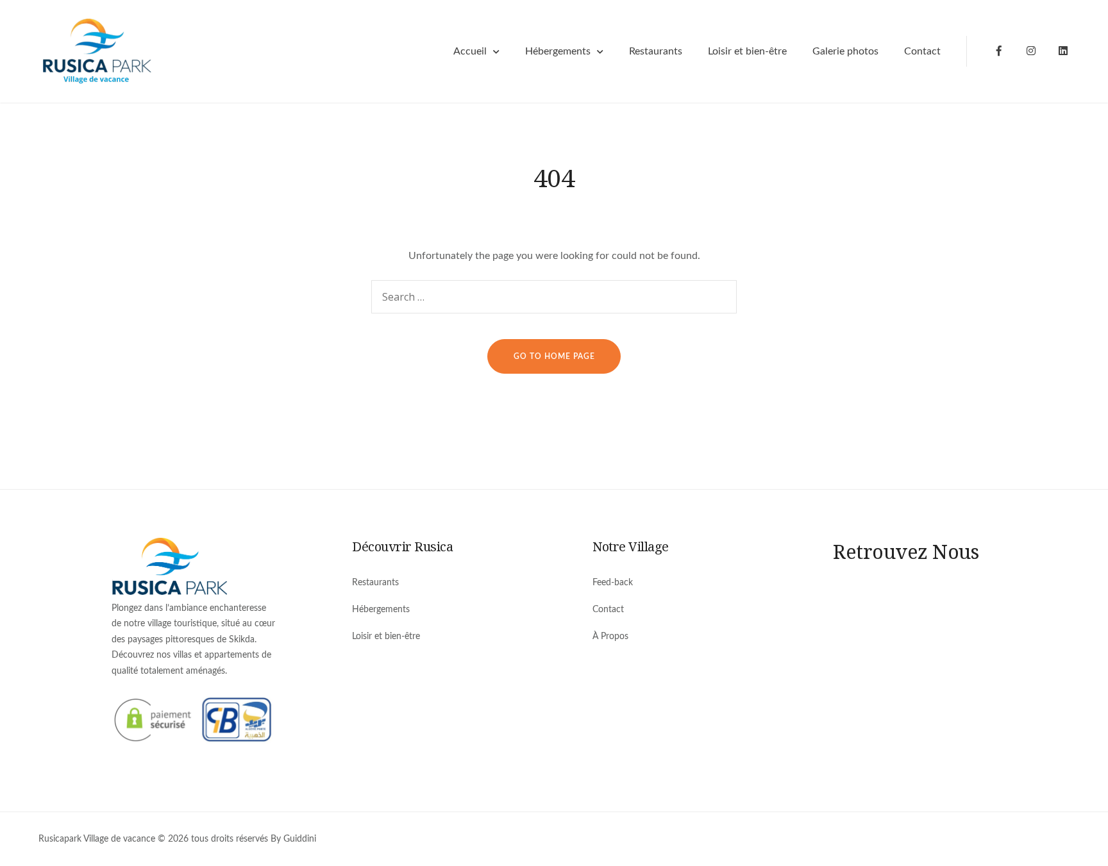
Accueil (470, 51)
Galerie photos (845, 51)
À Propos (610, 636)
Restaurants (655, 51)
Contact (922, 51)
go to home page (554, 356)
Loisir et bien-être (747, 51)
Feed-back (612, 582)
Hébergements (558, 51)
